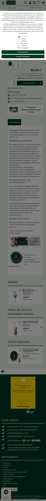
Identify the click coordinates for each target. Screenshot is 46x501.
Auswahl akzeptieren (23, 56)
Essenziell (24, 36)
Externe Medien (24, 43)
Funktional (24, 45)
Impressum (38, 29)
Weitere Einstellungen (23, 48)
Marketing (24, 41)
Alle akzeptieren (23, 52)
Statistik (24, 38)
